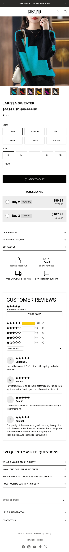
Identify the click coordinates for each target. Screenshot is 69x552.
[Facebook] (23, 547)
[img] (23, 358)
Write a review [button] (34, 313)
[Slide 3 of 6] (30, 91)
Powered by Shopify (42, 533)
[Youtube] (34, 547)
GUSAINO (29, 533)
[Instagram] (29, 547)
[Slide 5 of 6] (47, 91)
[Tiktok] (40, 547)
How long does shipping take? (20, 469)
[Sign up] (63, 499)
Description (10, 232)
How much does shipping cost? (21, 484)
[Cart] (65, 11)
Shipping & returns (14, 239)
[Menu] (3, 11)
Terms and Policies (34, 540)
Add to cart (36, 179)
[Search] (58, 11)
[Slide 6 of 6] (55, 91)
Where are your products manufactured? (27, 476)
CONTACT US (9, 247)
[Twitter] (46, 547)
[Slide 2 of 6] (22, 91)
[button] (34, 202)
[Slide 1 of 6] (13, 91)
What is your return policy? (19, 462)
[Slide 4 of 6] (38, 91)
